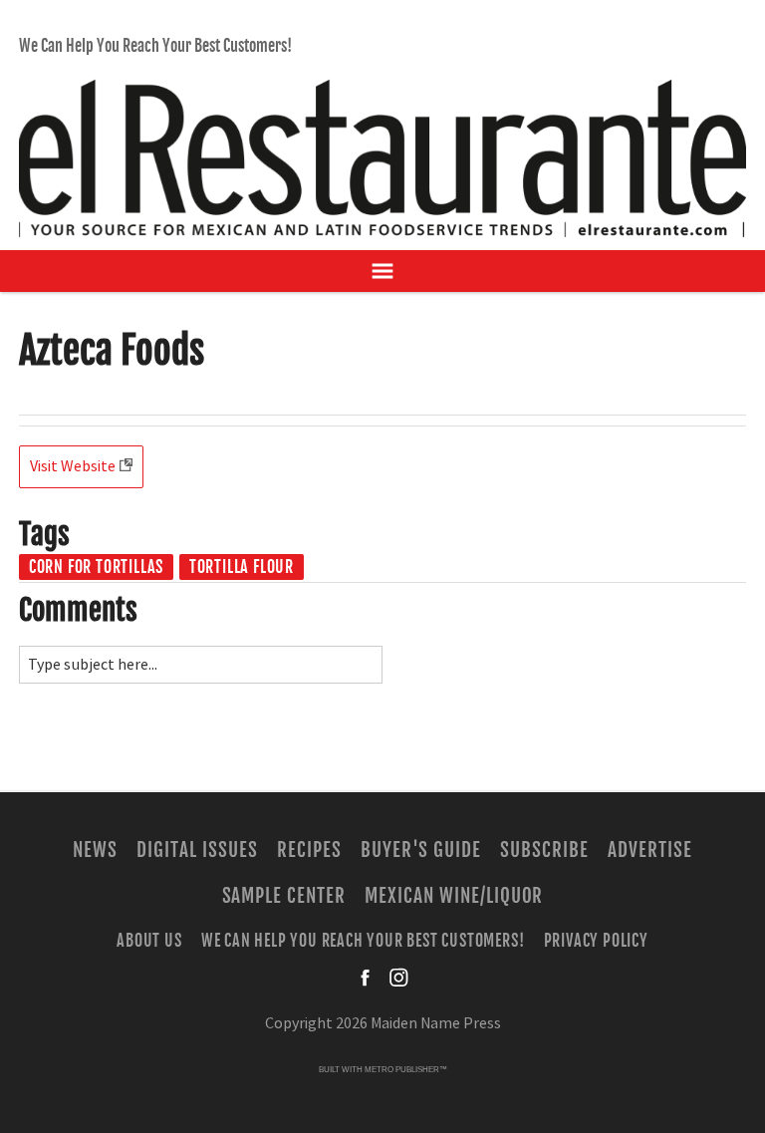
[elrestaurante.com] (382, 149)
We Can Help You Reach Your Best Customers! (155, 46)
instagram (398, 977)
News (95, 850)
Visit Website (73, 466)
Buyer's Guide (421, 850)
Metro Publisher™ (406, 1069)
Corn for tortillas (96, 567)
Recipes (309, 850)
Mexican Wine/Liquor (454, 896)
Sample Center (284, 896)
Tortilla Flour (241, 567)
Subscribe (544, 850)
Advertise (650, 850)
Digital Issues (196, 850)
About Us (149, 941)
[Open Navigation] (382, 271)
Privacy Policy (596, 941)
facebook (366, 977)
